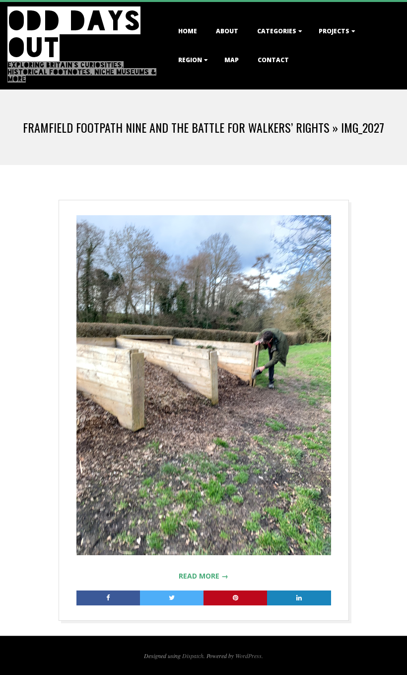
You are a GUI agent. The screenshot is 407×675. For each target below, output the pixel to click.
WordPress (248, 656)
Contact (273, 60)
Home (187, 31)
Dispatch (193, 656)
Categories (276, 31)
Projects (334, 31)
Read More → (203, 576)
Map (231, 60)
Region (190, 60)
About (227, 31)
